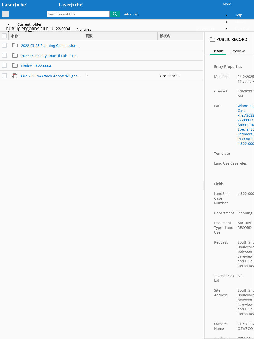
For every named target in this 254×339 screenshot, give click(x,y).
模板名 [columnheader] (165, 35)
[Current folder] (5, 14)
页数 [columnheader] (89, 35)
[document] (229, 185)
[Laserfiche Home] (26, 4)
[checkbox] (4, 35)
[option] (29, 24)
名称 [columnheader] (14, 35)
